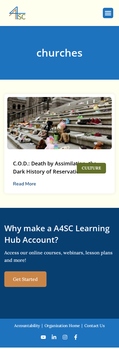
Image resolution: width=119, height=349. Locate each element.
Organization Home (62, 325)
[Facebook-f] (76, 337)
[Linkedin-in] (54, 337)
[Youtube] (43, 337)
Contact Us (94, 325)
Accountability (27, 325)
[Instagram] (65, 337)
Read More (24, 184)
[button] (108, 13)
